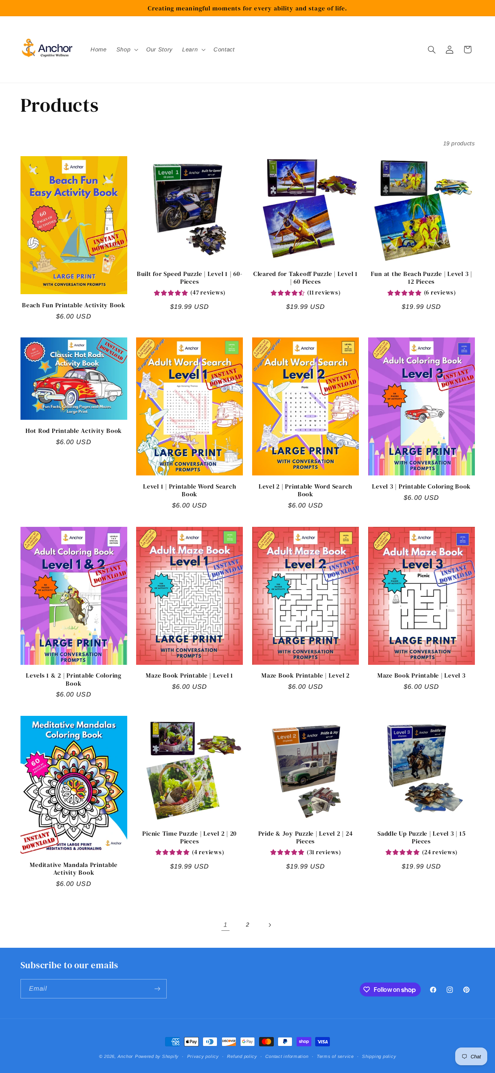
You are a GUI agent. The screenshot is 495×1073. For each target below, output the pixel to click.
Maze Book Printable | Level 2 (305, 675)
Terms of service (335, 1056)
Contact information (286, 1056)
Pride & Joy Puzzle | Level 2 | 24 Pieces (305, 837)
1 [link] (225, 924)
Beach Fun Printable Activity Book (73, 305)
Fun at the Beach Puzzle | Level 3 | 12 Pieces (421, 278)
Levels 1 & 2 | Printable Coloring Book (73, 679)
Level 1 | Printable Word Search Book (189, 490)
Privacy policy (203, 1056)
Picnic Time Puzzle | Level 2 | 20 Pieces (189, 837)
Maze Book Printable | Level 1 (189, 675)
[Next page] (269, 925)
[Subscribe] (157, 988)
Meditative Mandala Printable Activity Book (73, 869)
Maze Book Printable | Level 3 (421, 675)
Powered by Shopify (157, 1056)
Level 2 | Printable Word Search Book (305, 490)
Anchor (125, 1056)
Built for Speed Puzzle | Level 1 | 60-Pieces (189, 278)
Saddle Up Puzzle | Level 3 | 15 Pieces (421, 837)
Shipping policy (379, 1056)
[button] (126, 49)
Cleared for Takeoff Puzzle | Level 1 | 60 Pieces (305, 278)
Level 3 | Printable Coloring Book (421, 486)
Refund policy (242, 1056)
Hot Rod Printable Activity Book (74, 430)
